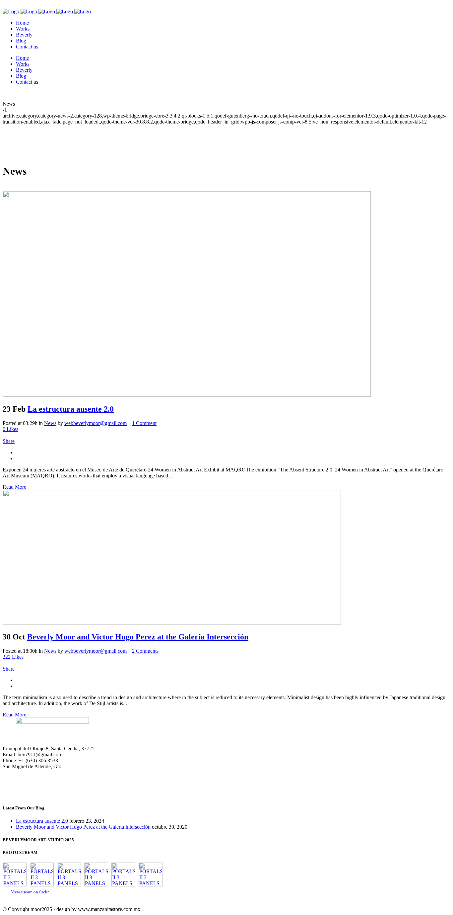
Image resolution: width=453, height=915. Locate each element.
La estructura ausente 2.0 (71, 409)
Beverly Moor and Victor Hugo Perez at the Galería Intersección (137, 636)
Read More (14, 487)
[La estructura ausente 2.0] (187, 395)
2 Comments (145, 651)
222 (13, 657)
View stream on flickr (30, 892)
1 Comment (144, 423)
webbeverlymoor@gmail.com (95, 423)
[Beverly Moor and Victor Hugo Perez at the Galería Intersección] (172, 622)
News (50, 423)
